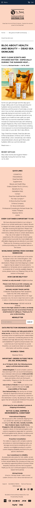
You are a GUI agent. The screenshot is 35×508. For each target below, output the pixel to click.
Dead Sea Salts (17, 179)
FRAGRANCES (17, 177)
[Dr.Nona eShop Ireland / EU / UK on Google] (25, 489)
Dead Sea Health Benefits (17, 196)
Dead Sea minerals (11, 133)
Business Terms (17, 213)
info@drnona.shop (27, 280)
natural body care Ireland (23, 138)
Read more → (5, 145)
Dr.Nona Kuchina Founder (17, 201)
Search (4, 484)
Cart (32, 2)
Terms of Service (26, 484)
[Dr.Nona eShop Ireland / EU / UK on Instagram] (28, 489)
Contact (17, 194)
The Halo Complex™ (17, 199)
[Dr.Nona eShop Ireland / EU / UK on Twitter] (18, 489)
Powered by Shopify (17, 496)
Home (3, 32)
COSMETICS (17, 174)
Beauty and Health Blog (17, 184)
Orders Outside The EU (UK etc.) (17, 186)
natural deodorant (7, 140)
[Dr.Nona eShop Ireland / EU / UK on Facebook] (21, 489)
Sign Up (29, 322)
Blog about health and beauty (18, 32)
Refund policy (17, 486)
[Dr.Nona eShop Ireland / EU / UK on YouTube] (32, 489)
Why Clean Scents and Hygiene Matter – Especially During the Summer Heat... (16, 59)
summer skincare (20, 142)
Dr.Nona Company (17, 203)
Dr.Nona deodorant (7, 136)
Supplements (17, 182)
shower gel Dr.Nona (20, 140)
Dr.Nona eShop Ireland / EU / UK (19, 494)
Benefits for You (17, 189)
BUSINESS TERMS (14, 484)
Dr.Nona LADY (19, 136)
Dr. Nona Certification (17, 206)
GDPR (17, 215)
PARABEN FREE (17, 191)
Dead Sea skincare (24, 133)
